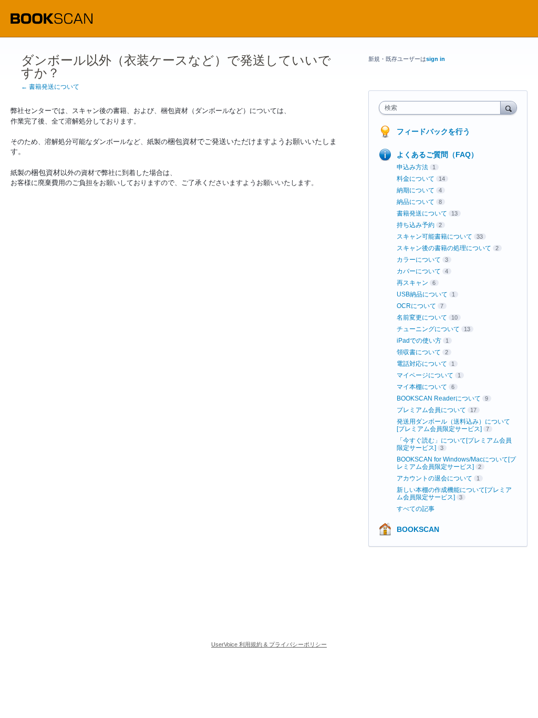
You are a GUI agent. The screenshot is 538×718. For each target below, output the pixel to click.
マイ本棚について (422, 387)
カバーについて (419, 271)
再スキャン (412, 282)
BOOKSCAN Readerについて (439, 398)
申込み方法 (412, 167)
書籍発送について (422, 213)
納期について (415, 190)
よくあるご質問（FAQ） (437, 154)
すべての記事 (415, 508)
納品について (415, 202)
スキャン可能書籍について (434, 236)
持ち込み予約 (415, 225)
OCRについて (416, 306)
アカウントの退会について (434, 478)
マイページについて (425, 375)
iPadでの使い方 (419, 340)
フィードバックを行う (433, 131)
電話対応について (422, 363)
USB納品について (422, 294)
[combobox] (442, 107)
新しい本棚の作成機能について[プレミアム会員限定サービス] (454, 493)
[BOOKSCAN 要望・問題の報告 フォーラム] (51, 18)
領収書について (419, 352)
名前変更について (422, 317)
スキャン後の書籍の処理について (444, 248)
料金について (415, 178)
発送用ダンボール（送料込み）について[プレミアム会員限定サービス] (453, 425)
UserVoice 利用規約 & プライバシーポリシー (269, 644)
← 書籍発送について (50, 86)
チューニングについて (428, 329)
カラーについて (419, 259)
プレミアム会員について (431, 410)
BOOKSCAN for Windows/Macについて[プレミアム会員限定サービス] (456, 463)
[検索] (508, 107)
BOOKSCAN (418, 529)
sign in (435, 59)
